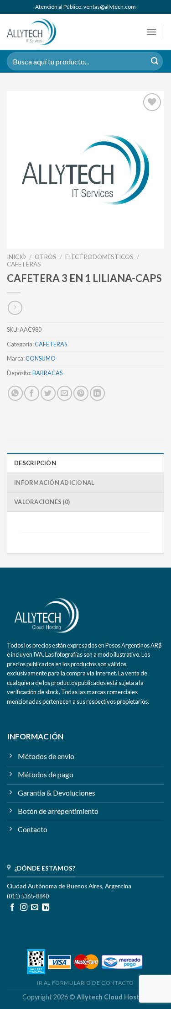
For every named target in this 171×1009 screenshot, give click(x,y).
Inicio (16, 256)
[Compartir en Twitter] (48, 393)
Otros (46, 256)
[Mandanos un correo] (34, 907)
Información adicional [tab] (54, 482)
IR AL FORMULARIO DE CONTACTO (85, 982)
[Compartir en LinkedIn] (97, 393)
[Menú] (151, 32)
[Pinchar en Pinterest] (80, 393)
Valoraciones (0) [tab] (42, 501)
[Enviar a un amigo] (64, 393)
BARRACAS (47, 373)
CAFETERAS (24, 264)
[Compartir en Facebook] (31, 393)
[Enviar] (154, 61)
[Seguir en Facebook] (12, 907)
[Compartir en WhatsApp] (15, 393)
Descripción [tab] (35, 463)
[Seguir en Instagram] (23, 907)
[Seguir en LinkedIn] (45, 907)
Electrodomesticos (99, 256)
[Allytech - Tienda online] (45, 32)
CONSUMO (41, 358)
